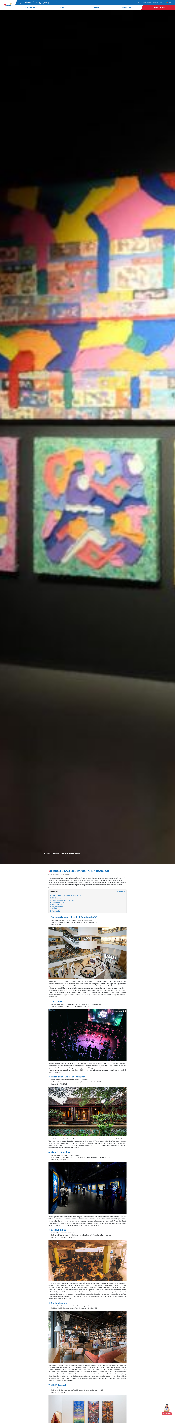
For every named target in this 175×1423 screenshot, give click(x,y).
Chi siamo (95, 7)
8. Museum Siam (55, 911)
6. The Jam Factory (56, 907)
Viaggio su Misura (160, 7)
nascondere (121, 892)
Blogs (49, 853)
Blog (161, 2)
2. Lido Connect (55, 898)
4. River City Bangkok (57, 902)
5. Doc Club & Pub (56, 904)
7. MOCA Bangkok (56, 909)
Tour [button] (62, 7)
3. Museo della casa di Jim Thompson (62, 900)
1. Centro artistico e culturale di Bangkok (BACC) (66, 896)
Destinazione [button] (30, 7)
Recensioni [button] (126, 7)
